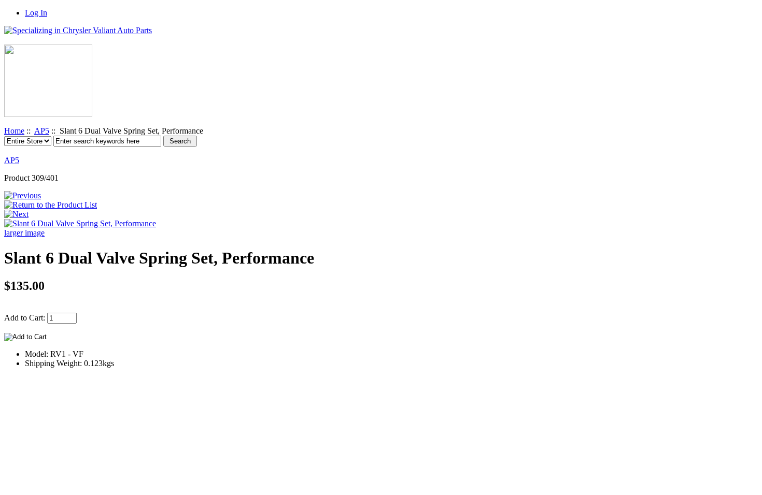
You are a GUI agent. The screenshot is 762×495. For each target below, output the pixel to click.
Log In (36, 12)
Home (14, 130)
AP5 (41, 130)
